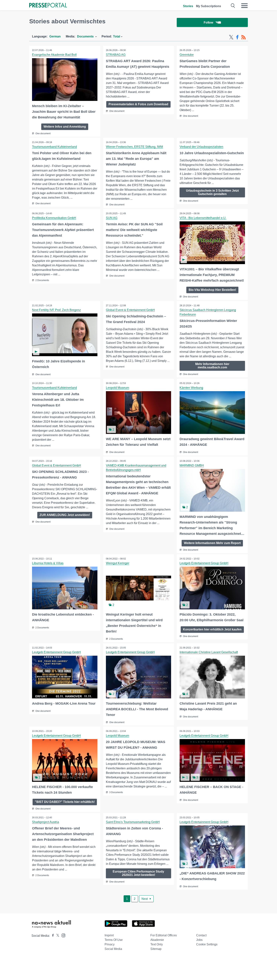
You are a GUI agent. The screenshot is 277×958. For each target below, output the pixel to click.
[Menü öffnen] (244, 5)
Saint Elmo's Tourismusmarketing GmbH (133, 822)
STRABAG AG (115, 54)
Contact (201, 935)
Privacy (110, 944)
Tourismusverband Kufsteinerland (54, 146)
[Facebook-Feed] (237, 37)
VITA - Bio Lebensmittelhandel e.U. (203, 217)
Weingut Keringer (117, 563)
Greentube (187, 54)
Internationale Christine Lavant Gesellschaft (209, 652)
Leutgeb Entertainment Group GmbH (204, 563)
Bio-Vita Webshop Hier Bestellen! (212, 289)
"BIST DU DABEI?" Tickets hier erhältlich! (65, 801)
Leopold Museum (117, 387)
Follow (208, 22)
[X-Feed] (231, 37)
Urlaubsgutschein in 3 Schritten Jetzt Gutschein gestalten (212, 192)
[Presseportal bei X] (56, 935)
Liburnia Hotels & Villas (48, 563)
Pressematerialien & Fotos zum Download (138, 104)
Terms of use (114, 939)
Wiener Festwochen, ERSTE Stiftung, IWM (134, 146)
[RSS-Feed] (243, 37)
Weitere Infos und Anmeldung (65, 126)
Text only (156, 944)
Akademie (157, 939)
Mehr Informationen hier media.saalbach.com (212, 365)
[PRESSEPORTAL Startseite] (48, 5)
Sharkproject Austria (45, 822)
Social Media (113, 948)
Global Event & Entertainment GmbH (130, 310)
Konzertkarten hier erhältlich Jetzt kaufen (212, 629)
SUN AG (111, 217)
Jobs (199, 939)
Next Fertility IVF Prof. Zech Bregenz (56, 310)
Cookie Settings (206, 944)
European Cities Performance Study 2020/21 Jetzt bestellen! (138, 873)
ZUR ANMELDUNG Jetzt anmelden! (65, 515)
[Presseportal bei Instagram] (62, 935)
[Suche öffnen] (233, 5)
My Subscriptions (208, 6)
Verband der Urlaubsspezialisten (201, 146)
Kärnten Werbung (191, 387)
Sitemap (155, 948)
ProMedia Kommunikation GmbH (54, 217)
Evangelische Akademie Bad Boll (54, 54)
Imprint (109, 935)
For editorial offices (163, 935)
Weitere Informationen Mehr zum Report (212, 543)
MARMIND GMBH (192, 465)
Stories (188, 6)
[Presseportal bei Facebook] (52, 935)
